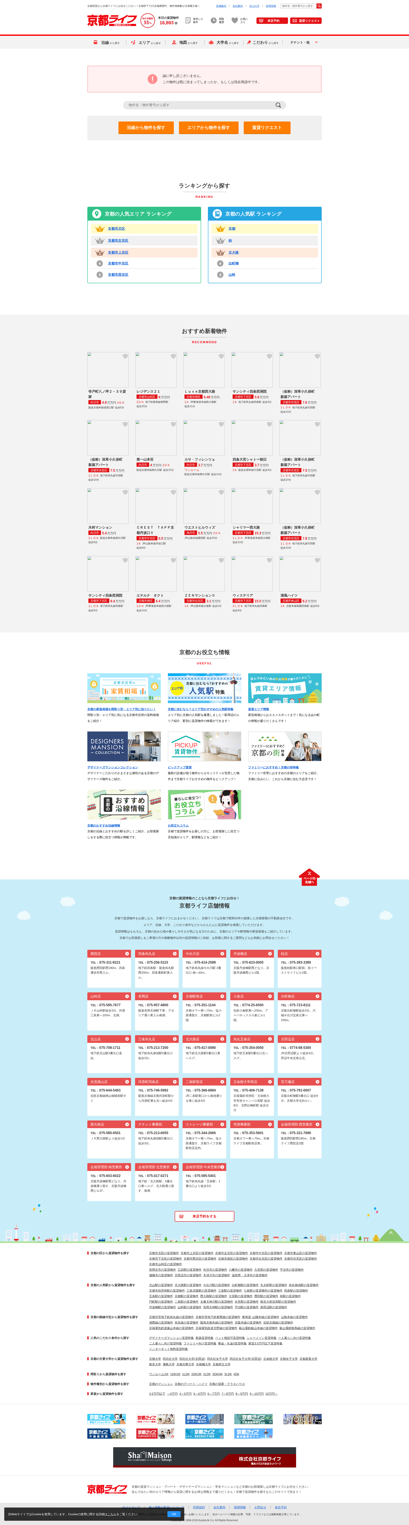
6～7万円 (213, 1393)
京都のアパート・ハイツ (191, 1384)
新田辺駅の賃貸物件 (273, 1307)
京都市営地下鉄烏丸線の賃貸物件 (171, 1317)
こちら (111, 1514)
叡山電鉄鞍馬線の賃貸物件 (297, 1328)
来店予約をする (204, 1216)
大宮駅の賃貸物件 (241, 1296)
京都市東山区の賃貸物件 (300, 1253)
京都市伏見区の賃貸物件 (300, 1258)
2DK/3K (196, 1374)
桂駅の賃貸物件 (290, 1296)
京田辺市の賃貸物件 (188, 1275)
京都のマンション (161, 1384)
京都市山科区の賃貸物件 (165, 1264)
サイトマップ (131, 1507)
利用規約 (199, 1507)
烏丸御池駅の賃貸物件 (304, 1285)
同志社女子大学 (217, 1358)
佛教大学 (169, 1364)
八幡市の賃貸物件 (241, 1269)
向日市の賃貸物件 (215, 1269)
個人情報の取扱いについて (166, 1507)
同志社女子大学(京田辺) (246, 1358)
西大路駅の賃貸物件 (213, 1296)
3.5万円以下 (157, 1393)
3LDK (228, 1374)
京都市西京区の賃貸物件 (200, 1258)
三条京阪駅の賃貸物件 (201, 1290)
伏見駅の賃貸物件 (247, 1301)
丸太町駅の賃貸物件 (273, 1285)
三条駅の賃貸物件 (230, 1290)
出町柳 (234, 263)
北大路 (234, 252)
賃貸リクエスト (309, 20)
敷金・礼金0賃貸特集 (232, 1343)
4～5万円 (185, 1393)
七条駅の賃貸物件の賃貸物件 (263, 1290)
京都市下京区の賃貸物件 (165, 1258)
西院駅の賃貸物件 (266, 1296)
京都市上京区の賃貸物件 (197, 1253)
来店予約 (273, 20)
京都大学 (155, 1358)
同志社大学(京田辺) (192, 1358)
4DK (236, 1374)
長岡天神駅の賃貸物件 (218, 1307)
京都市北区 (116, 228)
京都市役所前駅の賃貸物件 (167, 1290)
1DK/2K (175, 1374)
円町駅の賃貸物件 (161, 1301)
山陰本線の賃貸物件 (294, 1317)
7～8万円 (228, 1393)
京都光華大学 (185, 1364)
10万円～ (271, 1393)
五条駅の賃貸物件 (161, 1296)
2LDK (207, 1374)
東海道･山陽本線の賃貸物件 (260, 1317)
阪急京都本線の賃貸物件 (216, 1322)
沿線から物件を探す (146, 127)
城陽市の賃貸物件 (161, 1275)
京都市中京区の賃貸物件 (266, 1253)
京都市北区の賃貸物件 (164, 1253)
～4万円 (172, 1393)
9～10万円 (257, 1393)
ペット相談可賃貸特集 (230, 1338)
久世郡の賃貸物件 (266, 1269)
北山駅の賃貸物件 (161, 1285)
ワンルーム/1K (158, 1374)
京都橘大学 (203, 1364)
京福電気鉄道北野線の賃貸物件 (216, 1328)
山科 (232, 274)
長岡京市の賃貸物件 (162, 1269)
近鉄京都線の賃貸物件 (278, 1322)
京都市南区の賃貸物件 (233, 1258)
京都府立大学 (221, 1364)
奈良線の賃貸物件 (187, 1322)
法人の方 (254, 5)
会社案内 (238, 5)
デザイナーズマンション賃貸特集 (171, 1338)
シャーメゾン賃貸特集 (262, 1338)
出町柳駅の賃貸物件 (245, 1285)
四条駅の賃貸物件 (296, 1290)
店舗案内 (221, 5)
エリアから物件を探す (208, 127)
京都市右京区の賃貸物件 (266, 1258)
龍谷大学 (155, 1364)
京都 (232, 228)
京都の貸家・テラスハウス (227, 1384)
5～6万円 (199, 1393)
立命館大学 (270, 1358)
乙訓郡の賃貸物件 (190, 1269)
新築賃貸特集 (204, 1338)
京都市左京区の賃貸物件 (231, 1253)
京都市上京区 (118, 252)
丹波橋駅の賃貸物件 (162, 1307)
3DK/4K (217, 1374)
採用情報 (271, 5)
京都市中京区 (118, 263)
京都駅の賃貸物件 (187, 1296)
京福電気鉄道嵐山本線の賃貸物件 (171, 1328)
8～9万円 (242, 1393)
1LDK (186, 1374)
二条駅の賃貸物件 (187, 1301)
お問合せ (260, 1507)
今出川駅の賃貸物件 (216, 1285)
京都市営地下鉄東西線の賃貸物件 (218, 1317)
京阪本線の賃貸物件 (248, 1322)
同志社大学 (170, 1358)
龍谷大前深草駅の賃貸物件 (278, 1301)
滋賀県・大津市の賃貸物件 (250, 1275)
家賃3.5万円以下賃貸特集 (265, 1343)
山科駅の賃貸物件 (190, 1307)
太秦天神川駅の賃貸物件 (216, 1301)
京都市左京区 (118, 240)
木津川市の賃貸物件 (216, 1275)
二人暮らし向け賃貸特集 (165, 1343)
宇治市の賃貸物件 (292, 1269)
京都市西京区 (118, 274)
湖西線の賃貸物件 (161, 1322)
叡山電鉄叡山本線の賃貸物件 (258, 1328)
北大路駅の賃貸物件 (188, 1285)
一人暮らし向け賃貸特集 (294, 1338)
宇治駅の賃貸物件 (247, 1307)
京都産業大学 (308, 1358)
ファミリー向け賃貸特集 (200, 1343)
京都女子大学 (289, 1358)
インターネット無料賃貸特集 (168, 1349)
